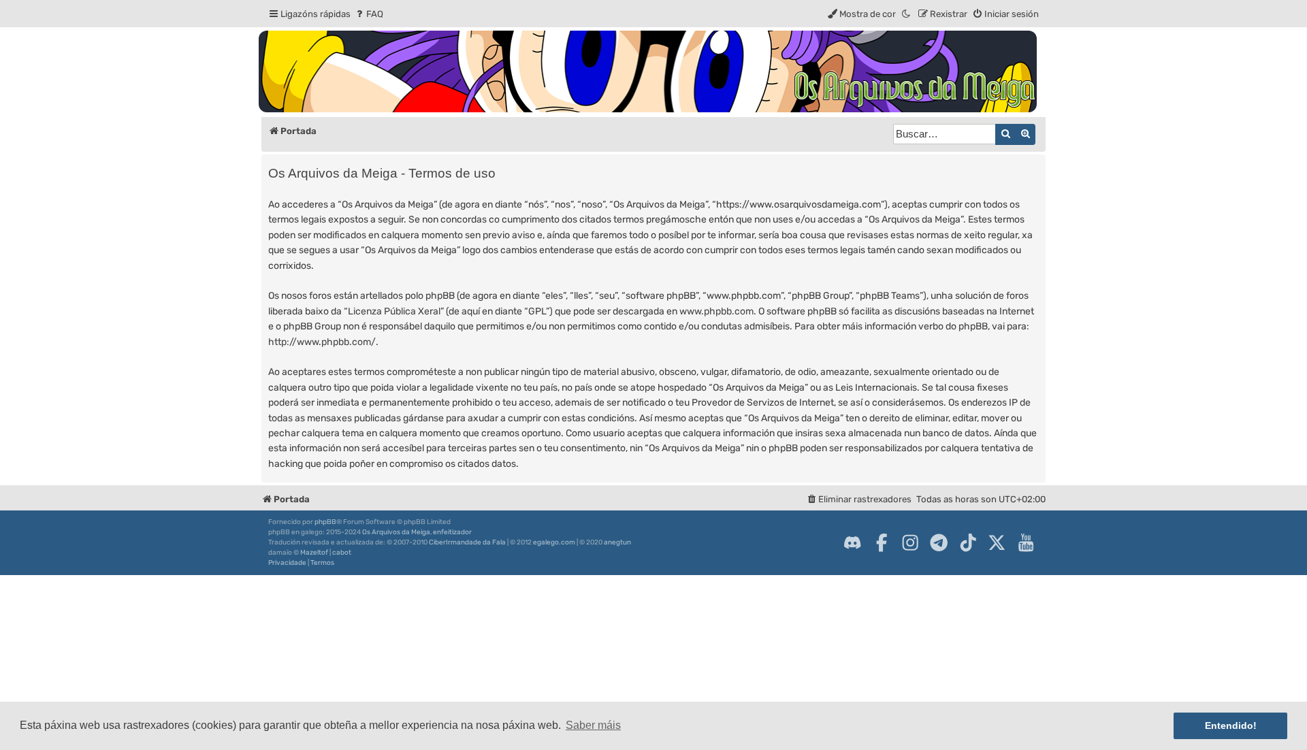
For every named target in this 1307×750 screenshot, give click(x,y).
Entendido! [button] (1231, 725)
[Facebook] (881, 542)
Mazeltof (314, 553)
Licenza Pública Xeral (394, 311)
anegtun (617, 542)
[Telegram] (939, 542)
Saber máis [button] (593, 725)
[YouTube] (1026, 542)
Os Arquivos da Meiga (396, 532)
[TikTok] (968, 542)
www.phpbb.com (716, 311)
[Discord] (852, 542)
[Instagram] (910, 542)
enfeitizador (452, 532)
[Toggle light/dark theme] (907, 14)
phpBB (325, 522)
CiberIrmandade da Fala (467, 542)
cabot (341, 553)
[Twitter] (996, 542)
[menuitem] (368, 14)
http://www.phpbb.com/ (322, 342)
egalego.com (554, 542)
